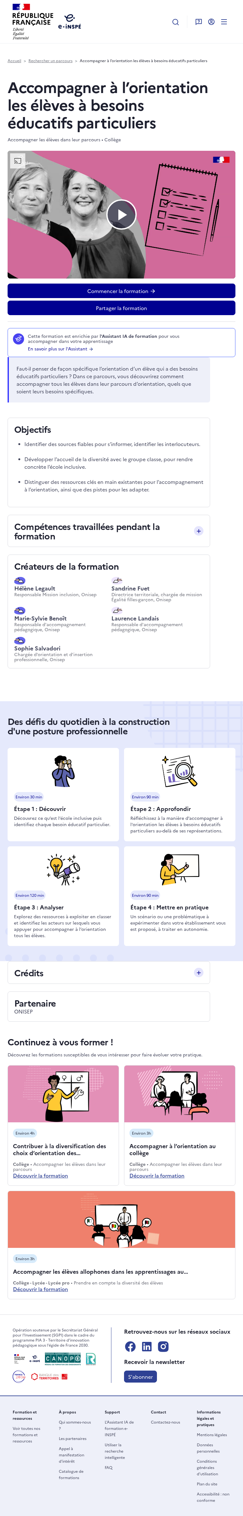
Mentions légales (212, 1434)
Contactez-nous (165, 1422)
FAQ (108, 1467)
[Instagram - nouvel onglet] (163, 1346)
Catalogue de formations (71, 1474)
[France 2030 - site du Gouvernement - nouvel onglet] (19, 1376)
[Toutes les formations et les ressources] (175, 21)
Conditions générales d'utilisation (207, 1467)
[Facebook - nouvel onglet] (130, 1346)
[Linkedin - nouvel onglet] (146, 1346)
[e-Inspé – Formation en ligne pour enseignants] (26, 1359)
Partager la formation (121, 307)
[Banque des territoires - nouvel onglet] (49, 1376)
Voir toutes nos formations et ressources (26, 1434)
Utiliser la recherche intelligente (115, 1451)
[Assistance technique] (198, 21)
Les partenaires (72, 1438)
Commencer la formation (118, 290)
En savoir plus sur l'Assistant (58, 348)
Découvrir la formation (40, 1175)
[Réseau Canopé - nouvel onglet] (63, 1359)
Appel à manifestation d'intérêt (71, 1455)
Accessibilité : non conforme (213, 1497)
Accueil (14, 60)
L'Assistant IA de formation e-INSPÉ (119, 1428)
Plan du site (207, 1483)
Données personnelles (208, 1448)
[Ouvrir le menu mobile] (224, 21)
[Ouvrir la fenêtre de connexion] (211, 21)
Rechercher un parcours (50, 60)
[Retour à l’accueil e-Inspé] (33, 20)
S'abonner (140, 1376)
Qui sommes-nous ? (75, 1425)
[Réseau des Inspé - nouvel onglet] (91, 1359)
